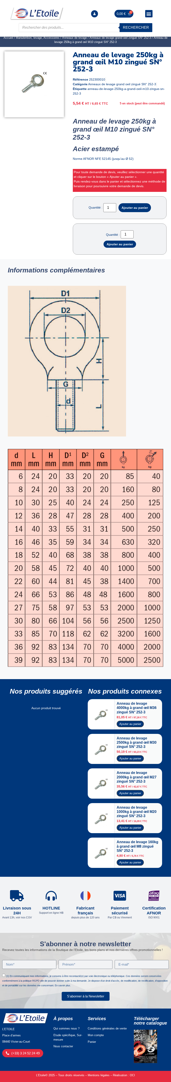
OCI (132, 1075)
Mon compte (96, 1035)
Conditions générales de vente (107, 1028)
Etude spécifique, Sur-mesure (67, 1037)
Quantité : (95, 207)
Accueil (8, 37)
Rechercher (136, 27)
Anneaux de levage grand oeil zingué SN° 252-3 (120, 37)
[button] (149, 13)
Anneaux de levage (74, 37)
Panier (92, 1041)
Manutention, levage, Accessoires (37, 37)
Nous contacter (63, 1046)
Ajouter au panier (135, 207)
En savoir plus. (63, 985)
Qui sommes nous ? (66, 1028)
